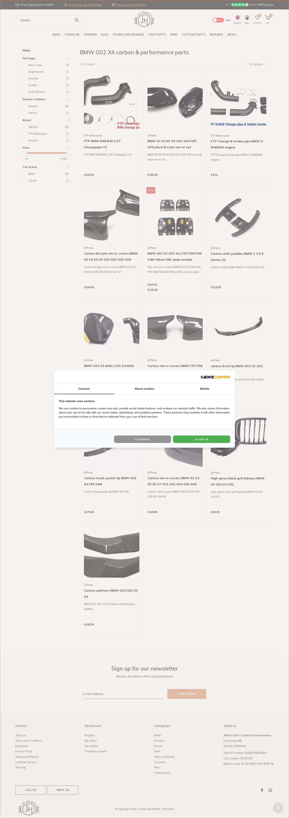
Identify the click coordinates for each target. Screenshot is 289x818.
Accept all (201, 439)
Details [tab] (204, 388)
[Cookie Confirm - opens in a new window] (215, 377)
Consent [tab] (84, 388)
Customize (142, 439)
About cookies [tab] (144, 388)
